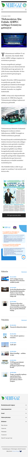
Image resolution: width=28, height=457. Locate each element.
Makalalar (4, 431)
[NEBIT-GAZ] (10, 398)
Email (2, 413)
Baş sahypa (4, 425)
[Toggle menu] (2, 10)
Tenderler (4, 434)
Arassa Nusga (15, 451)
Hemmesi (24, 272)
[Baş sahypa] (11, 5)
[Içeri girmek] (26, 10)
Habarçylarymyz (6, 417)
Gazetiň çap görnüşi (6, 438)
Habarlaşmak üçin (6, 409)
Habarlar (3, 428)
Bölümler (3, 421)
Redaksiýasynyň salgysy (8, 405)
